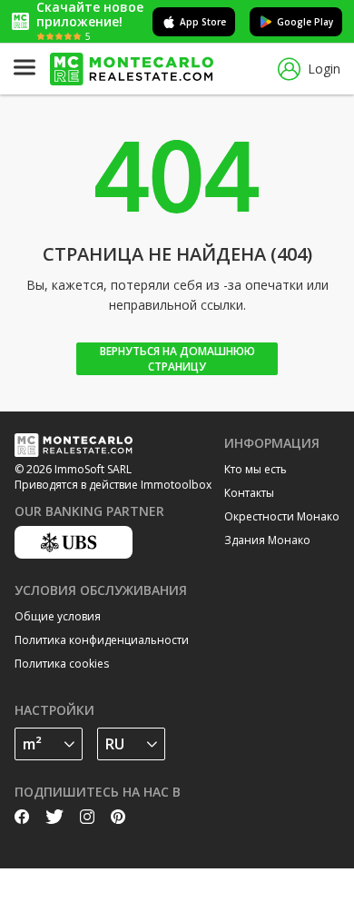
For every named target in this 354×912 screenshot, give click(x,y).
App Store (203, 21)
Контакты (249, 493)
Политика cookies (62, 663)
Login (324, 68)
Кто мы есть (255, 469)
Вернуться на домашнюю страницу (177, 358)
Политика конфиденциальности (102, 640)
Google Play (305, 21)
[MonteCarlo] (131, 69)
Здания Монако (267, 540)
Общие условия (58, 616)
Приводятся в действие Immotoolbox (113, 484)
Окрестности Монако (281, 516)
